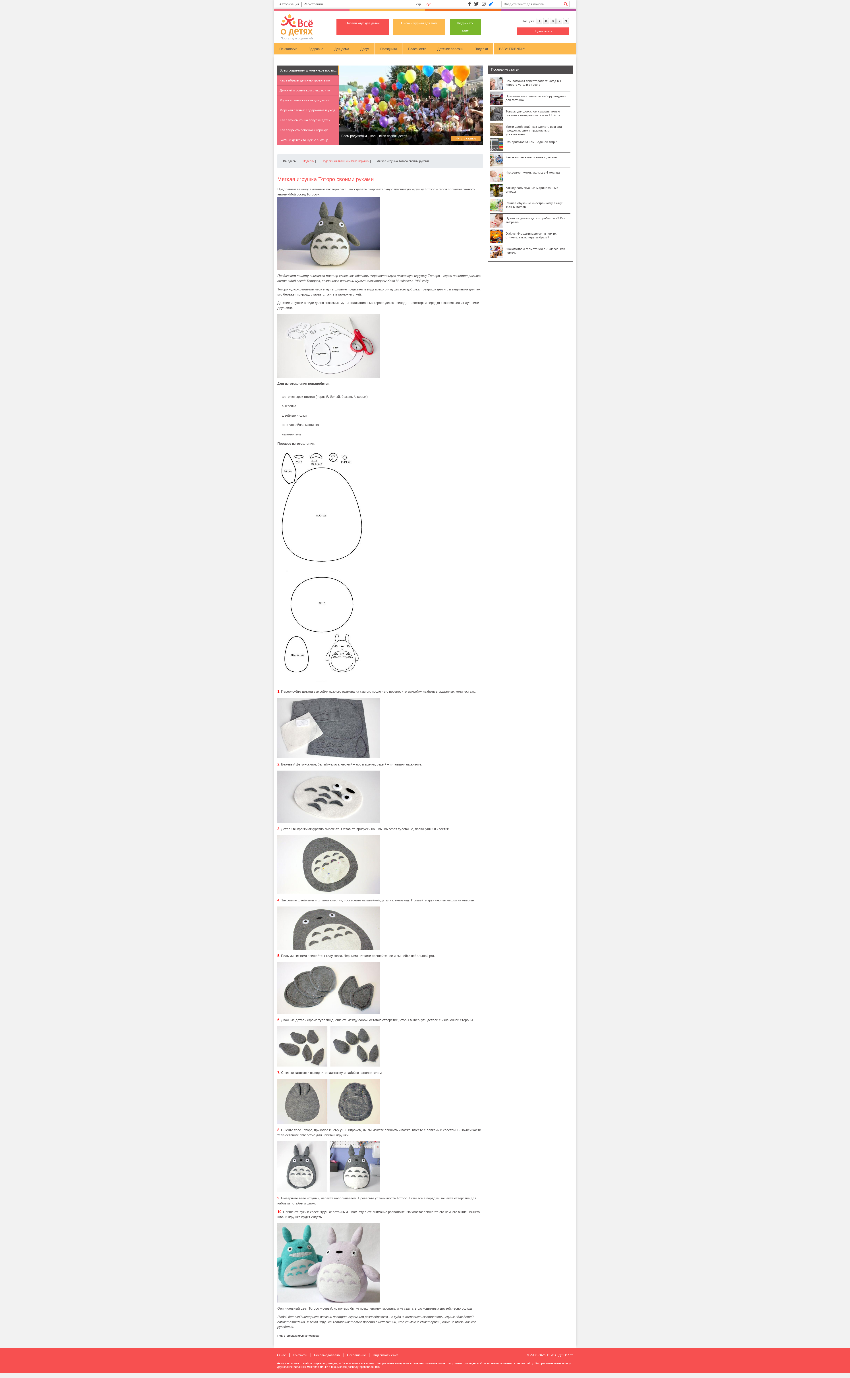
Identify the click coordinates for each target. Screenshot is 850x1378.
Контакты (300, 1355)
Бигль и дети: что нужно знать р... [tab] (305, 140)
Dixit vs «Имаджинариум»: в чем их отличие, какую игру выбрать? (531, 235)
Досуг (364, 49)
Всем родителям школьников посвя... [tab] (308, 70)
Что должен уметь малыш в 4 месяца (533, 172)
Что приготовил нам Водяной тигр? (531, 142)
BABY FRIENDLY (512, 49)
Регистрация (313, 4)
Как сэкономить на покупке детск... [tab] (306, 120)
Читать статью (466, 138)
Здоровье (316, 49)
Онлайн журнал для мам (419, 23)
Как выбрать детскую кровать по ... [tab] (306, 80)
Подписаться (542, 31)
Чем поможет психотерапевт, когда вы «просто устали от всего (533, 82)
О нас (281, 1355)
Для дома (341, 49)
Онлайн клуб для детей (363, 23)
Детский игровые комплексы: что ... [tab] (306, 90)
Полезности (417, 49)
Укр (418, 4)
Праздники (388, 49)
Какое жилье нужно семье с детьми (531, 157)
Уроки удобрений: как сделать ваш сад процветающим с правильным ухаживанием (534, 130)
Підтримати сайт (385, 1355)
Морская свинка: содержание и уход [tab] (307, 110)
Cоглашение (356, 1355)
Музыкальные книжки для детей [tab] (304, 100)
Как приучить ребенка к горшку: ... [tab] (305, 130)
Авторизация (289, 4)
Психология (288, 49)
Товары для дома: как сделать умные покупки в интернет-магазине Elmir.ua (533, 113)
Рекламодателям (327, 1355)
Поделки (481, 49)
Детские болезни (450, 49)
